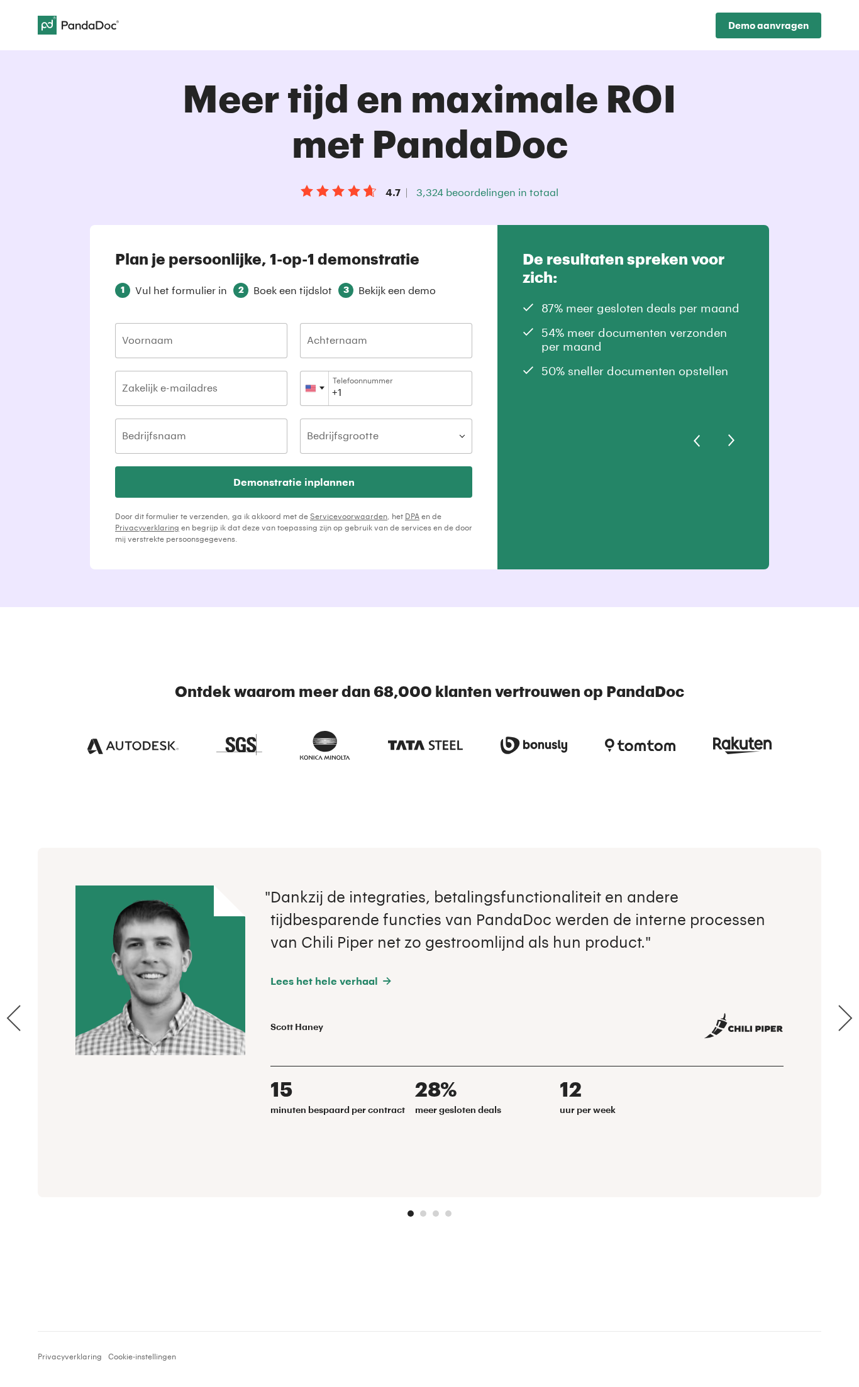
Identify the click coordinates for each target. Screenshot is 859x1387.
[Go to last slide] (13, 1018)
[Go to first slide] (731, 440)
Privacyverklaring (147, 527)
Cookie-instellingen (142, 1356)
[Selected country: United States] (315, 388)
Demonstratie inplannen (294, 482)
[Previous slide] (696, 440)
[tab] (410, 1213)
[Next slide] (845, 1018)
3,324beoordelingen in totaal (487, 192)
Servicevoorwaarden (348, 516)
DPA (412, 516)
